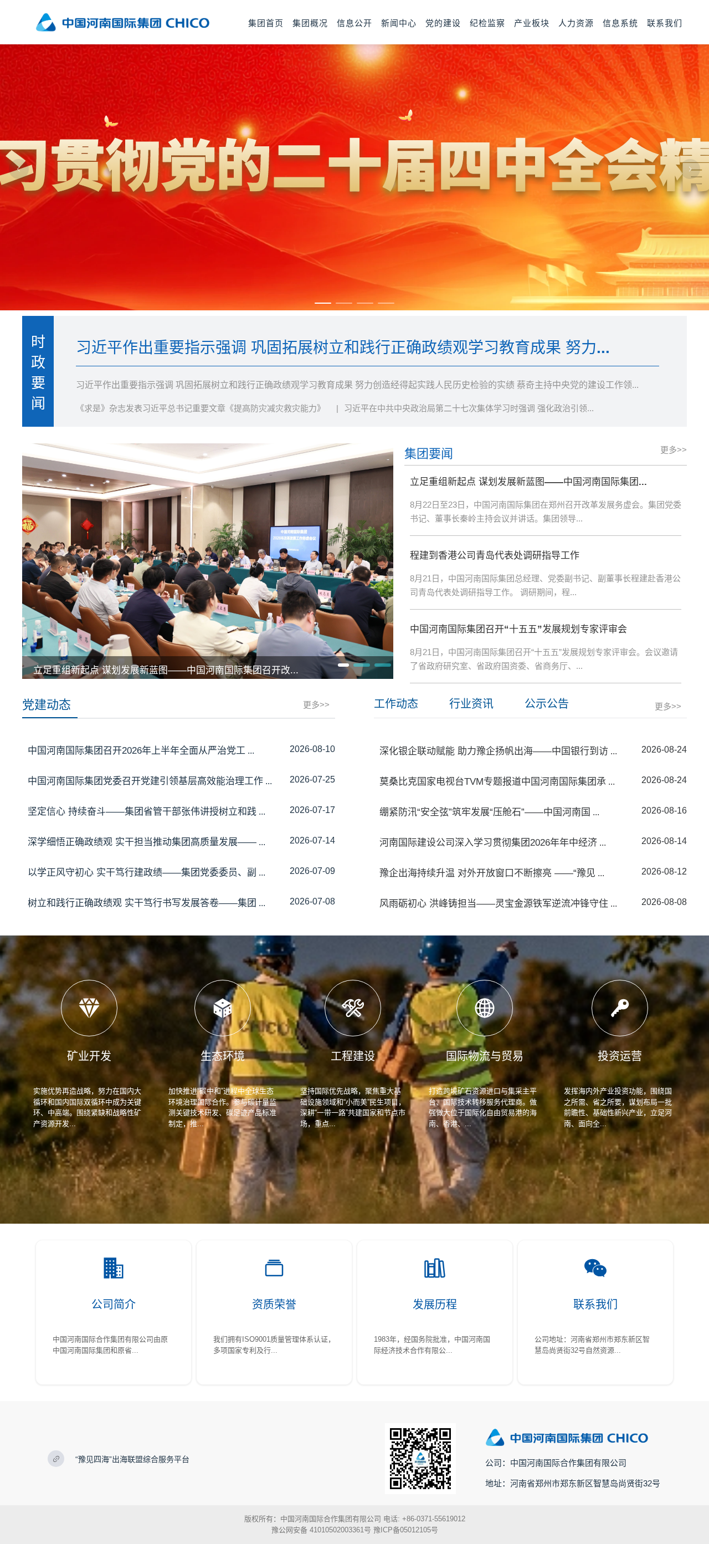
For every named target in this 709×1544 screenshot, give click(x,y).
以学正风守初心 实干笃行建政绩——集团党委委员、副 (142, 872)
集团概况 (310, 23)
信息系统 (620, 23)
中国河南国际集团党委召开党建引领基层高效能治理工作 (145, 781)
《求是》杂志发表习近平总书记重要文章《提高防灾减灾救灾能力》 (200, 408)
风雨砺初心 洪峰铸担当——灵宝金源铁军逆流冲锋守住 (493, 903)
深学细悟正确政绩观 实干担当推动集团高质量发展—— (142, 842)
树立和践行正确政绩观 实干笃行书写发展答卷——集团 (142, 903)
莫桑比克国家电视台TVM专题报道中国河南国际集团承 (492, 781)
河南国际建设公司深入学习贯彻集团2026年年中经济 (488, 842)
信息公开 (354, 23)
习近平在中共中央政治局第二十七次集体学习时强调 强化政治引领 (469, 408)
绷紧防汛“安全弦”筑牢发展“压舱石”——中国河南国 (484, 812)
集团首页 (266, 23)
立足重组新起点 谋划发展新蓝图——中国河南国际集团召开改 (166, 670)
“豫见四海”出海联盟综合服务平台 (132, 1459)
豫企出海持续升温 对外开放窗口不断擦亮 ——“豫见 (487, 873)
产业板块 (531, 23)
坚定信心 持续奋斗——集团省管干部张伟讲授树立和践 (142, 811)
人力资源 (576, 23)
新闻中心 (399, 23)
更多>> (673, 449)
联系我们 (664, 23)
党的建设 (443, 23)
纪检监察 (487, 23)
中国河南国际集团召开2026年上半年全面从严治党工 (136, 750)
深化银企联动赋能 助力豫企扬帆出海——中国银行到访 (493, 751)
